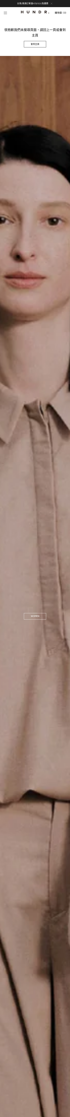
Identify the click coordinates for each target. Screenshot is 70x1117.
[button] (5, 13)
